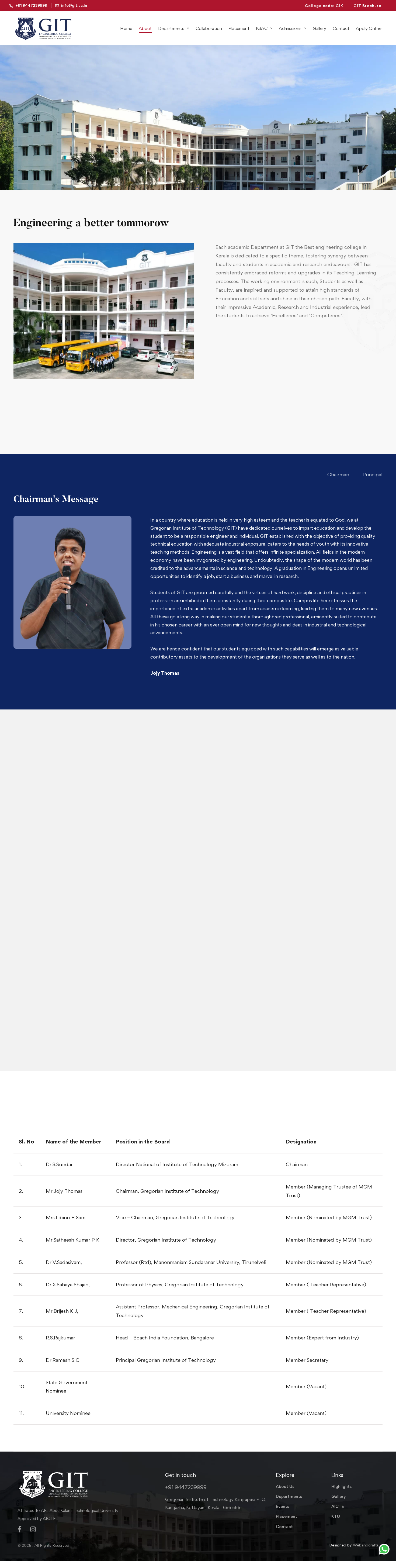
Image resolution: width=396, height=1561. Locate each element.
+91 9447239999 (186, 1487)
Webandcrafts (365, 1545)
